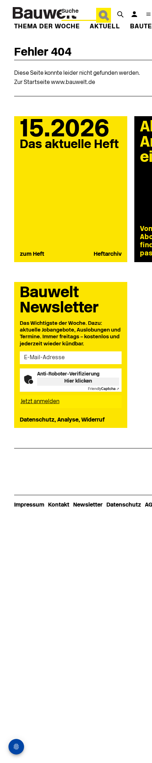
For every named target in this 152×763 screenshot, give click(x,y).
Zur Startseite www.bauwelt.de (54, 82)
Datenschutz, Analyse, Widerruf (62, 420)
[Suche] (120, 14)
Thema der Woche (47, 27)
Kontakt (58, 505)
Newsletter (88, 505)
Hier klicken (78, 381)
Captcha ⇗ (103, 389)
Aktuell (105, 27)
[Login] (134, 14)
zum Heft (32, 254)
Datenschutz (123, 505)
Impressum (29, 505)
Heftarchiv (108, 254)
